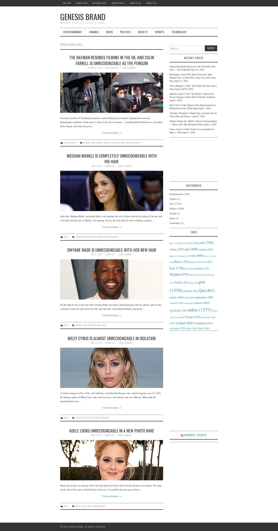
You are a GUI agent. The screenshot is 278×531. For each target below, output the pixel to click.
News (109, 32)
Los (177, 268)
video (191, 328)
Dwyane (78, 325)
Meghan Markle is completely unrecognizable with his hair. (112, 158)
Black (182, 243)
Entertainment (72, 32)
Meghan (100, 236)
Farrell (99, 142)
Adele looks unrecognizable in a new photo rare (111, 431)
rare (89, 506)
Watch (203, 328)
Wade (104, 325)
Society (143, 32)
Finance (94, 32)
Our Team (67, 3)
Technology (179, 32)
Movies (194, 274)
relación (177, 303)
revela (189, 303)
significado (178, 310)
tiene (179, 317)
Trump (193, 317)
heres (195, 261)
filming (106, 142)
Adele (77, 506)
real (189, 297)
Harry (182, 261)
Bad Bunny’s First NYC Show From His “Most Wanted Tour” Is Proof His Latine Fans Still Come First (193, 77)
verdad (185, 322)
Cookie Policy (82, 3)
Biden (174, 243)
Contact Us (151, 3)
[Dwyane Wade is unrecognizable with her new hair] (111, 279)
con (206, 242)
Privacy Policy (118, 3)
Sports (159, 32)
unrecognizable (133, 142)
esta (197, 255)
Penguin (114, 142)
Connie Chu (110, 166)
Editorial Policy (100, 3)
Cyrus (77, 417)
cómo (177, 249)
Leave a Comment (129, 67)
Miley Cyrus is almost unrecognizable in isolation (112, 338)
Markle (93, 236)
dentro (206, 249)
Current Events (195, 435)
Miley (92, 417)
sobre (199, 309)
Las (207, 262)
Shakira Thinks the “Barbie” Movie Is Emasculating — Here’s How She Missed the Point (193, 123)
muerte (205, 274)
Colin (92, 142)
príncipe (190, 291)
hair (87, 236)
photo (83, 506)
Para (194, 282)
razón (177, 297)
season (202, 303)
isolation (85, 417)
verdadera (203, 323)
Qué (207, 290)
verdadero (178, 328)
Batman (86, 142)
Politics (125, 32)
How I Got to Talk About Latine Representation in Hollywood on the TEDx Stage (193, 106)
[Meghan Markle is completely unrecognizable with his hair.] (111, 191)
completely (79, 236)
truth (206, 317)
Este (208, 256)
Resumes (121, 142)
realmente (204, 297)
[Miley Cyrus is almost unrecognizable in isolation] (111, 368)
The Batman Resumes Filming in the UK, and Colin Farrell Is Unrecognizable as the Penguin (111, 60)
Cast (193, 242)
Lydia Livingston (111, 67)
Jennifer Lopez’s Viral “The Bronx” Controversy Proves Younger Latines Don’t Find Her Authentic (192, 95)
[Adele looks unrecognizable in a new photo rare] (111, 460)
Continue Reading (111, 132)
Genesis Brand (82, 16)
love (190, 268)
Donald (184, 256)
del (191, 249)
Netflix (181, 282)
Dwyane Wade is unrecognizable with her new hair (111, 250)
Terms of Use (135, 3)
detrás (174, 256)
